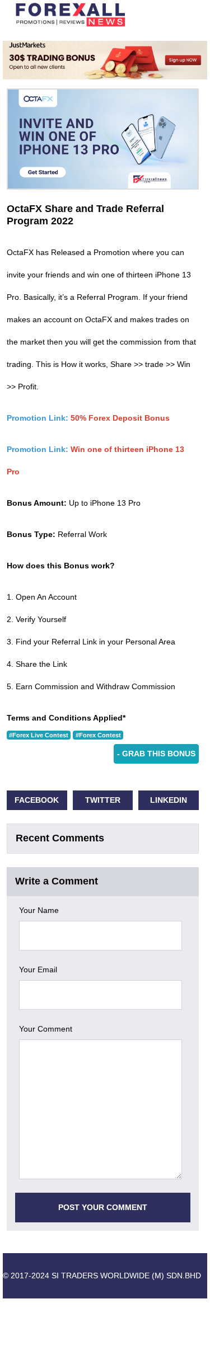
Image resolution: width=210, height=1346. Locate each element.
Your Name (39, 910)
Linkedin (168, 800)
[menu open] (186, 14)
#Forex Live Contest (38, 735)
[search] (166, 14)
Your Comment (45, 1028)
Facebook (37, 800)
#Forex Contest (98, 735)
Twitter (102, 800)
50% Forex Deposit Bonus (120, 417)
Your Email (38, 969)
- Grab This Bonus (156, 753)
